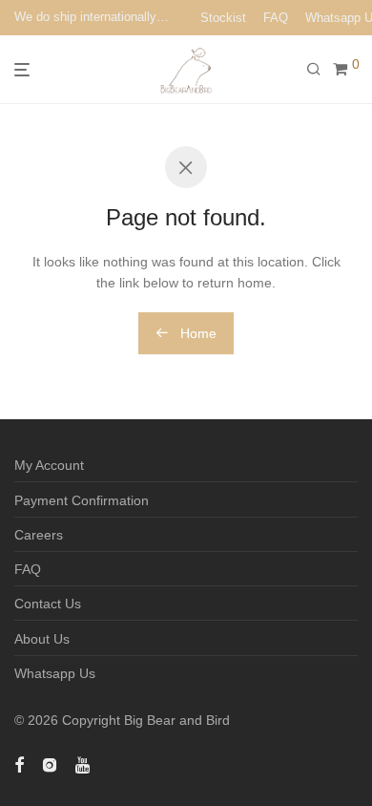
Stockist (223, 17)
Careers (38, 534)
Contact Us (47, 603)
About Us (42, 639)
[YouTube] (84, 764)
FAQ (275, 17)
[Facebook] (19, 764)
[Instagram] (49, 764)
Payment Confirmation (81, 500)
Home (196, 333)
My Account (49, 465)
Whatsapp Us (54, 673)
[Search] (319, 70)
